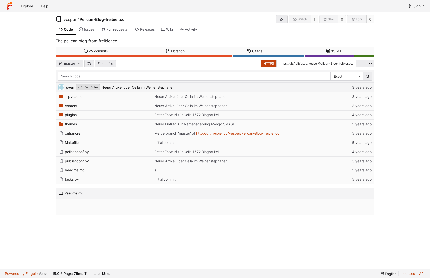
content (71, 106)
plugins (71, 115)
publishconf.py (77, 161)
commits (98, 51)
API (422, 273)
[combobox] (346, 76)
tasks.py (72, 179)
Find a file (105, 63)
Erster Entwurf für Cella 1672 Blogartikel (186, 115)
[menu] (369, 63)
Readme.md (75, 170)
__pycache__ (75, 96)
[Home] (9, 5)
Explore (27, 6)
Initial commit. (165, 142)
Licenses (408, 273)
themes (71, 124)
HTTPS (269, 63)
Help (44, 6)
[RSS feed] (282, 19)
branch (178, 51)
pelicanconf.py (77, 152)
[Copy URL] (360, 63)
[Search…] (367, 76)
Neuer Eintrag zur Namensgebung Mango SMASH (194, 124)
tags (257, 51)
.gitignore (72, 133)
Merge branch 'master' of (175, 133)
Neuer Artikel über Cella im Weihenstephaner (137, 87)
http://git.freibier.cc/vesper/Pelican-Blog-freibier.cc (237, 133)
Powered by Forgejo (21, 273)
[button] (89, 63)
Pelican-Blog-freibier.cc (102, 19)
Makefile (72, 142)
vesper (70, 19)
